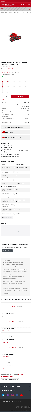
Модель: (4, 80)
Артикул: (3, 68)
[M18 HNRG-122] (5, 84)
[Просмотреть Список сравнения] (20, 4)
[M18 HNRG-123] (11, 84)
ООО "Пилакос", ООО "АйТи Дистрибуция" (13, 293)
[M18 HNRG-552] (23, 84)
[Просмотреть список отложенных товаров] (24, 4)
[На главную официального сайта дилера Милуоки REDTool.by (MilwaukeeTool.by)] (8, 4)
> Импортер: (6, 293)
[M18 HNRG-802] (5, 90)
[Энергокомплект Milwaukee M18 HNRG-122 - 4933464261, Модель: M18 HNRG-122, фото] (15, 37)
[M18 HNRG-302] (17, 84)
